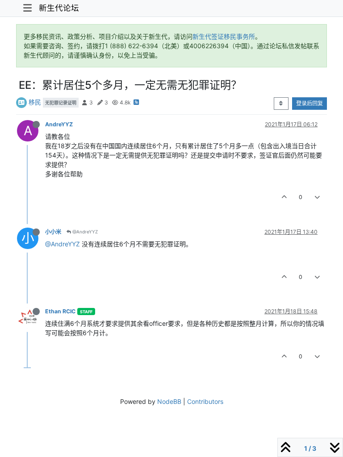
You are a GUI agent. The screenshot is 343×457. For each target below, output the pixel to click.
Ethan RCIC (60, 311)
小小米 (53, 231)
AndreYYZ (59, 124)
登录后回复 (309, 103)
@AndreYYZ (84, 231)
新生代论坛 (59, 7)
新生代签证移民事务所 (223, 36)
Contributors (205, 401)
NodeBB (169, 401)
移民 (35, 102)
